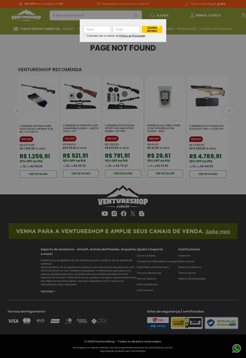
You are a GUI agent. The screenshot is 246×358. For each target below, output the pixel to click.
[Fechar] (158, 26)
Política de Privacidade (132, 35)
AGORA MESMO (152, 29)
